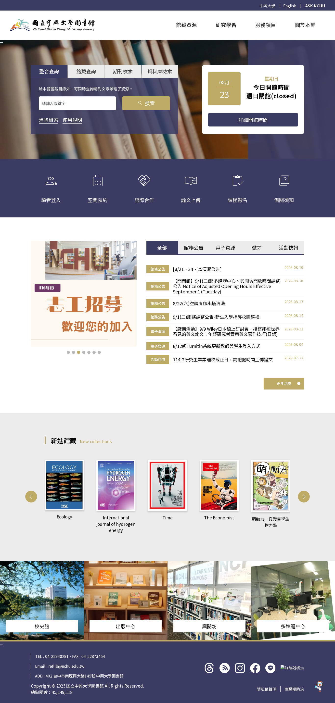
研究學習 (226, 24)
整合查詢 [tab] (49, 71)
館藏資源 (186, 24)
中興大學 (267, 6)
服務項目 (265, 24)
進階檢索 (48, 119)
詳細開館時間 (253, 119)
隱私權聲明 (266, 689)
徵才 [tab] (257, 247)
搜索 (146, 103)
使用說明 (72, 119)
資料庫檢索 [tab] (159, 71)
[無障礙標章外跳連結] (292, 668)
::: (1, 13)
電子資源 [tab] (225, 247)
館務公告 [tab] (194, 247)
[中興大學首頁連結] (52, 25)
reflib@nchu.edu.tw (66, 666)
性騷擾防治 (294, 689)
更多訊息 (284, 383)
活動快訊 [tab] (288, 247)
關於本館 (305, 24)
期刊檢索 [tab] (123, 71)
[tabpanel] (225, 314)
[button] (68, 352)
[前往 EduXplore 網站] (319, 685)
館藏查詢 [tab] (86, 71)
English (289, 6)
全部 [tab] (162, 247)
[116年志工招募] (84, 294)
